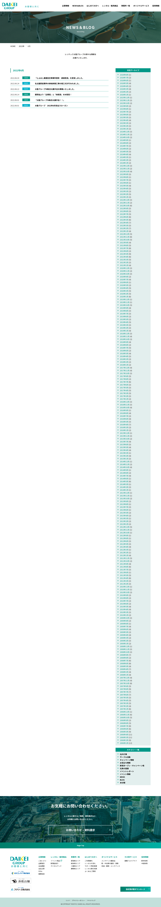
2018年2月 (124, 362)
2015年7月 (124, 441)
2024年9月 (124, 140)
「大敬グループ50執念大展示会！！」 (50, 100)
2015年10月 (124, 438)
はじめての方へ (93, 6)
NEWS (122, 777)
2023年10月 (124, 171)
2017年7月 (124, 382)
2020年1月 (124, 296)
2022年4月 (124, 222)
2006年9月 (124, 720)
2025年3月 (124, 123)
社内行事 (123, 754)
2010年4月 (124, 609)
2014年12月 (124, 461)
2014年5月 (124, 481)
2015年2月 (124, 455)
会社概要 (41, 866)
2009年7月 (124, 626)
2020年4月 (124, 288)
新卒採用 (144, 861)
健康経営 (41, 874)
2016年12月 (124, 401)
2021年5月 (124, 254)
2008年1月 (124, 674)
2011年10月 (124, 561)
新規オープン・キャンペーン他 (132, 765)
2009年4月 (124, 635)
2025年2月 (124, 126)
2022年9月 (124, 208)
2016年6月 (124, 419)
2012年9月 (124, 535)
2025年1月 (124, 128)
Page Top (80, 845)
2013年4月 (124, 515)
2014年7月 (124, 475)
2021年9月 (124, 242)
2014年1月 (124, 490)
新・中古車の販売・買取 (110, 863)
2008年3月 (124, 672)
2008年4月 (124, 669)
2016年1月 (124, 430)
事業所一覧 (125, 6)
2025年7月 (124, 111)
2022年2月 (124, 228)
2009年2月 (124, 640)
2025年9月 (124, 106)
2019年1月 (124, 330)
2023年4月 (124, 188)
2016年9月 (124, 410)
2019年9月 (124, 308)
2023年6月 (124, 182)
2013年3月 (124, 518)
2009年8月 (124, 623)
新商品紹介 (54, 863)
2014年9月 (124, 470)
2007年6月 (124, 694)
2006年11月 (124, 714)
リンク (68, 900)
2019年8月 (124, 310)
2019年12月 (124, 299)
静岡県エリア (75, 869)
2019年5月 (124, 319)
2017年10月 (124, 373)
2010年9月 (124, 595)
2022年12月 (124, 200)
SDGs (40, 871)
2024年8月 (124, 143)
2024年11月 (124, 134)
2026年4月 (124, 86)
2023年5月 (124, 185)
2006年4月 (124, 734)
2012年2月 (124, 552)
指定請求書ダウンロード (135, 889)
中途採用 (144, 863)
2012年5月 (124, 544)
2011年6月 (124, 572)
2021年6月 (124, 251)
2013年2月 (124, 521)
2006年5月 (124, 731)
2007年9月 (124, 686)
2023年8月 (124, 177)
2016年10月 (124, 407)
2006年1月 (124, 743)
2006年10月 (124, 717)
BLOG (122, 779)
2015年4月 (124, 450)
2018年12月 (124, 333)
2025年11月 (124, 100)
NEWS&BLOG (77, 6)
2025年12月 (124, 97)
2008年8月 (124, 657)
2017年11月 (124, 370)
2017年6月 (124, 384)
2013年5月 (124, 512)
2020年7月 (124, 279)
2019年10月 (124, 305)
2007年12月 (124, 677)
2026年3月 (124, 89)
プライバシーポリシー (78, 900)
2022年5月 (124, 219)
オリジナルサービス (141, 6)
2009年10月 (124, 618)
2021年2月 (124, 262)
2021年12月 (124, 234)
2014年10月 (124, 467)
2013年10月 (124, 498)
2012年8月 (124, 538)
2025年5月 (124, 117)
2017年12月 (124, 367)
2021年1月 (124, 265)
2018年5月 (124, 353)
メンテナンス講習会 (108, 861)
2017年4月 (124, 390)
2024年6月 (124, 148)
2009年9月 (124, 620)
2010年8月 (124, 598)
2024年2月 (124, 160)
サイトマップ (91, 900)
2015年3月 (124, 453)
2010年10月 (124, 592)
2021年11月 (124, 237)
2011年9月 (124, 564)
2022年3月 (124, 225)
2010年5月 (124, 606)
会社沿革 (41, 869)
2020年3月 (124, 291)
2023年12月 (124, 165)
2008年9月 (124, 655)
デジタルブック (56, 866)
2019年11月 (124, 302)
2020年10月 (124, 273)
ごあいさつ (42, 861)
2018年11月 (124, 336)
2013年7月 (124, 507)
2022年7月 (124, 214)
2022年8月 (124, 211)
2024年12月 (124, 131)
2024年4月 (124, 154)
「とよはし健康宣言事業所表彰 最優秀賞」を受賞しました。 (59, 78)
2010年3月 (124, 612)
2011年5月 (124, 575)
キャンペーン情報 (127, 760)
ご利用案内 (88, 861)
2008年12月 (124, 646)
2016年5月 (124, 421)
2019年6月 (124, 316)
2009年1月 (124, 643)
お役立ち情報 (125, 762)
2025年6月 (124, 114)
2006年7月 (124, 726)
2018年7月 (124, 347)
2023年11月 (124, 168)
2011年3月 (124, 581)
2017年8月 (124, 379)
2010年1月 (124, 615)
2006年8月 (124, 723)
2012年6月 (124, 541)
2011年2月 (124, 583)
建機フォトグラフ (131, 861)
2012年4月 (124, 546)
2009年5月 (124, 632)
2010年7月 (124, 601)
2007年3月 (124, 703)
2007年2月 (124, 706)
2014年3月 (124, 484)
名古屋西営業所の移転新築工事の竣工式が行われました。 (57, 83)
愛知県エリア (75, 861)
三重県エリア (75, 866)
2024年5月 (124, 151)
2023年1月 (124, 197)
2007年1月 (124, 709)
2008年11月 (124, 649)
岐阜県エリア (75, 863)
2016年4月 (124, 424)
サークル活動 (125, 757)
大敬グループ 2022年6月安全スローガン (51, 105)
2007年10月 (124, 683)
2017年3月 (124, 393)
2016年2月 (124, 427)
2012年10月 (124, 532)
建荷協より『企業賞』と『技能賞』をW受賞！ (53, 94)
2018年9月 (124, 342)
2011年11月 (124, 558)
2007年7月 (124, 692)
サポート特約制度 (91, 866)
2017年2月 (124, 396)
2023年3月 (124, 191)
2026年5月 (124, 83)
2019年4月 (124, 322)
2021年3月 (124, 259)
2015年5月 (124, 447)
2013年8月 (124, 504)
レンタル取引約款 (91, 869)
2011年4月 (124, 578)
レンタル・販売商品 (110, 6)
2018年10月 (124, 339)
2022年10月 (124, 205)
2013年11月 (124, 495)
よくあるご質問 (90, 871)
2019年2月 (124, 328)
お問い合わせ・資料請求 (80, 830)
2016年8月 (124, 413)
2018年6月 (124, 350)
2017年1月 (124, 399)
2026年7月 (124, 77)
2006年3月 (124, 737)
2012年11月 (124, 529)
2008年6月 (124, 663)
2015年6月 (124, 444)
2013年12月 (124, 492)
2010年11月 (124, 589)
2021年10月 (124, 239)
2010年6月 (124, 603)
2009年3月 (124, 637)
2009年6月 (124, 629)
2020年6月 (124, 282)
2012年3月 (124, 549)
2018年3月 (124, 359)
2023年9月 (124, 174)
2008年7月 (124, 660)
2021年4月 (124, 256)
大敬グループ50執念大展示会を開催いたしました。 (55, 89)
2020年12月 (124, 268)
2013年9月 (124, 501)
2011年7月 (124, 569)
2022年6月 (124, 217)
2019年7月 (124, 313)
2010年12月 (124, 586)
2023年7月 (124, 180)
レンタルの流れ (90, 863)
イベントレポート (127, 771)
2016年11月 (124, 404)
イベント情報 (125, 774)
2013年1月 (124, 524)
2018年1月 (124, 364)
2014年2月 (124, 487)
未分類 (122, 782)
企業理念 (41, 863)
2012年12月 (124, 527)
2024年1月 (124, 163)
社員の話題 (124, 768)
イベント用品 (55, 861)
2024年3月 (124, 157)
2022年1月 (124, 231)
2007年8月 (124, 689)
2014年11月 (124, 464)
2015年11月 (124, 436)
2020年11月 (124, 271)
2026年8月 (124, 74)
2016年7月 (124, 416)
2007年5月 (124, 697)
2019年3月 (124, 325)
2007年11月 (124, 680)
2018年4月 (124, 356)
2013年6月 (124, 510)
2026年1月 (124, 94)
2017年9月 (124, 376)
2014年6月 (124, 478)
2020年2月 (124, 293)
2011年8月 (124, 566)
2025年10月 (124, 103)
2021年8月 (124, 245)
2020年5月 (124, 285)
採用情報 (155, 6)
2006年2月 (124, 740)
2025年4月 (124, 120)
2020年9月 (124, 276)
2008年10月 (124, 652)
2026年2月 (124, 91)
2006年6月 (124, 729)
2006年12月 (124, 711)
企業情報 (65, 6)
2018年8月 (124, 345)
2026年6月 (124, 80)
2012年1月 (124, 555)
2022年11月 (124, 202)
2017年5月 (124, 387)
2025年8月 (124, 109)
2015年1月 (124, 458)
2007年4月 (124, 700)
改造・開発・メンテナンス (111, 866)
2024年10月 (124, 137)
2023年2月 (124, 194)
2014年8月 (124, 473)
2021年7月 (124, 248)
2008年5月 (124, 666)
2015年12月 (124, 433)
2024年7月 (124, 145)
